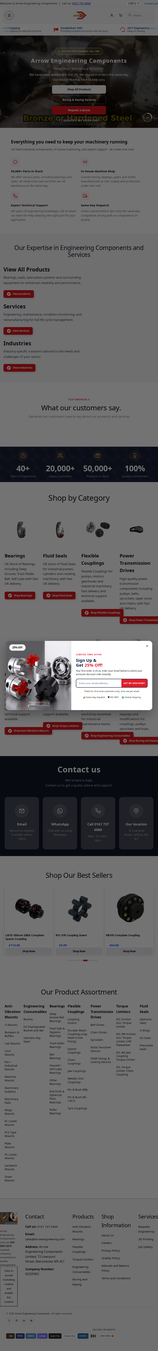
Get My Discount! (134, 683)
